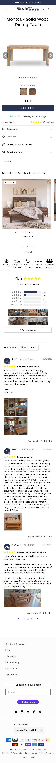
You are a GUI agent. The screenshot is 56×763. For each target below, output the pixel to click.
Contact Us (11, 674)
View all (28, 252)
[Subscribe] (47, 692)
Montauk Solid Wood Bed (26, 233)
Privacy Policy (12, 662)
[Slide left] (22, 247)
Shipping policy (29, 757)
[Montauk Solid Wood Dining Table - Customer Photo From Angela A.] (33, 321)
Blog (7, 650)
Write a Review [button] (29, 330)
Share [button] (8, 161)
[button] (5, 9)
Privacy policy (31, 753)
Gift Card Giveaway (15, 644)
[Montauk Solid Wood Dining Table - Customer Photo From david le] (33, 312)
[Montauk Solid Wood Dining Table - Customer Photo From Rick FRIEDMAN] (43, 312)
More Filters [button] (30, 347)
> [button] (37, 618)
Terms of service (46, 753)
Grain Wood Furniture (26, 749)
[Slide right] (34, 247)
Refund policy (17, 753)
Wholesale (10, 656)
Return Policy (12, 668)
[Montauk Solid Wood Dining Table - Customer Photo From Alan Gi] (23, 321)
